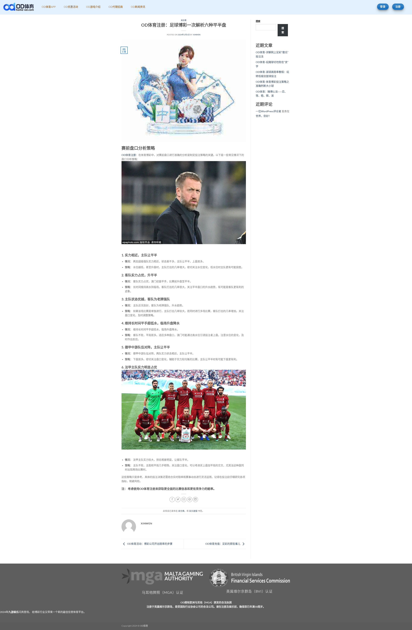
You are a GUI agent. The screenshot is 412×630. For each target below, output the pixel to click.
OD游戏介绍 (93, 6)
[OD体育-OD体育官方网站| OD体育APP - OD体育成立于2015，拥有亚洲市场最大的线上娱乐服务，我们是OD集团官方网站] (18, 7)
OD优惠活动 (71, 6)
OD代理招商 (115, 6)
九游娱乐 (13, 611)
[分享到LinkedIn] (195, 499)
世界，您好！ (263, 115)
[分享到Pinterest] (189, 499)
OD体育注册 (129, 154)
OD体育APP (49, 6)
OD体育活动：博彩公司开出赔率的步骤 (149, 543)
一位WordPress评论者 (268, 111)
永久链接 (193, 511)
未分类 (184, 20)
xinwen (197, 35)
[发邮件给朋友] (184, 499)
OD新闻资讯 (138, 6)
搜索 (258, 21)
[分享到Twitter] (178, 499)
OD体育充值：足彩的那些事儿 (223, 543)
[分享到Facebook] (172, 499)
